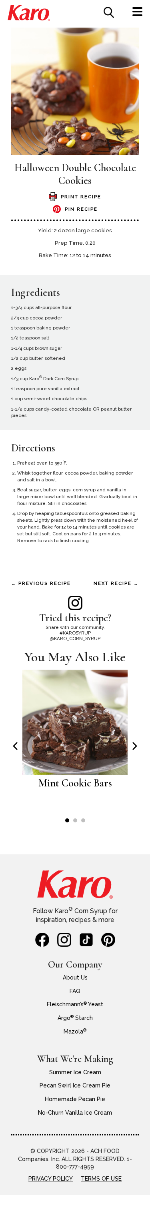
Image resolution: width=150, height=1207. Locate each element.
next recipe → (116, 583)
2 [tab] (75, 820)
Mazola (75, 1031)
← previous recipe (41, 583)
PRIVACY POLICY (50, 1178)
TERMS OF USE (101, 1178)
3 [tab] (83, 820)
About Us (75, 977)
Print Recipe (81, 197)
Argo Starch (75, 1018)
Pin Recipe (81, 209)
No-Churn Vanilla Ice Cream (75, 1112)
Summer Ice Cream (75, 1072)
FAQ (75, 991)
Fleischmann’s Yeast (75, 1004)
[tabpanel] (75, 734)
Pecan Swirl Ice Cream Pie (75, 1085)
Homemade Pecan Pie (75, 1099)
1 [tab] (67, 820)
